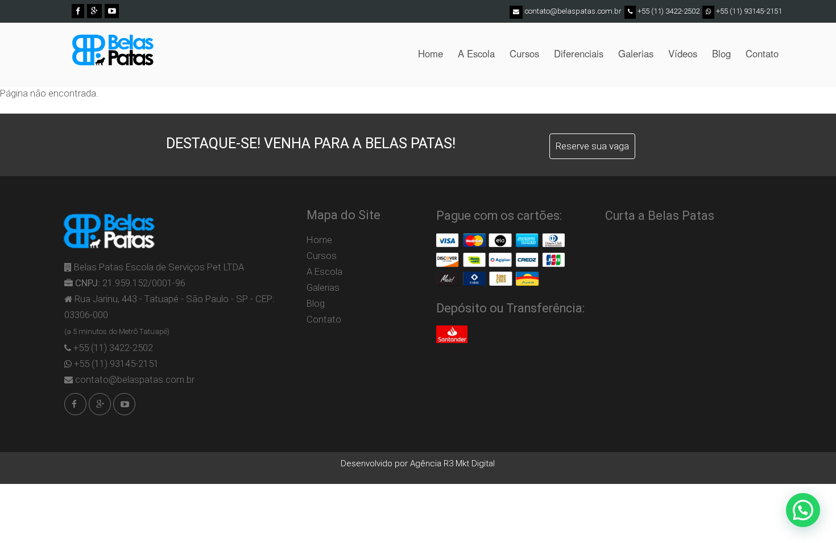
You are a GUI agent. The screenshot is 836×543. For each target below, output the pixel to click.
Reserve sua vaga (592, 146)
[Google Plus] (94, 10)
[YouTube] (111, 10)
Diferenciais (578, 53)
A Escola (476, 53)
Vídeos (682, 53)
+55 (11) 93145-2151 (748, 11)
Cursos (524, 53)
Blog (721, 53)
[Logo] (112, 54)
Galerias (635, 53)
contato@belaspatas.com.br (573, 11)
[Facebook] (77, 10)
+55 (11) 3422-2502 (668, 11)
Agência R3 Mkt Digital (452, 463)
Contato (762, 53)
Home (430, 53)
